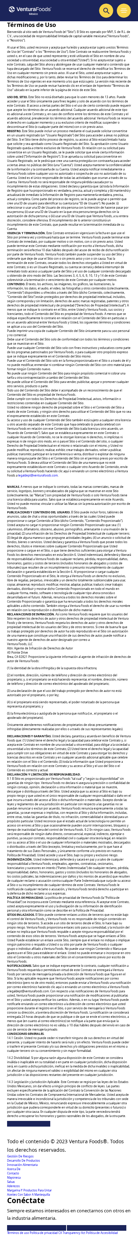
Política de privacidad (44, 1233)
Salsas (11, 1182)
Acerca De (14, 1169)
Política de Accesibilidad (102, 1233)
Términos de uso (18, 1233)
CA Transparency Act (72, 1233)
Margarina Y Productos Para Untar (29, 1190)
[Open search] (106, 11)
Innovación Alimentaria (22, 1165)
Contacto (13, 1173)
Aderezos (13, 1186)
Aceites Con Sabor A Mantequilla (28, 1194)
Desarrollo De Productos (23, 1160)
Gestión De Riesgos (20, 1156)
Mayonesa (14, 1177)
